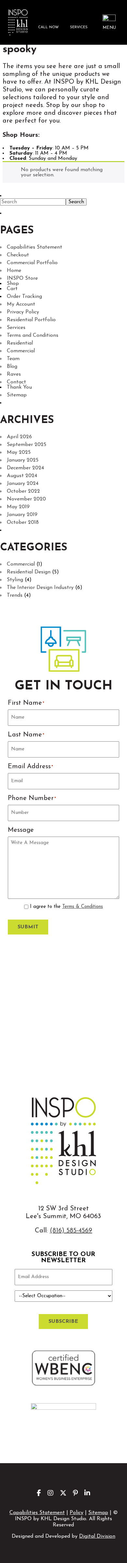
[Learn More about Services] (79, 22)
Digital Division (97, 1536)
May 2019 (18, 507)
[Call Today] (48, 22)
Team (13, 358)
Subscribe (63, 1321)
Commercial (21, 351)
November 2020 (26, 499)
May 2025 (19, 452)
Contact (16, 382)
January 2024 (22, 483)
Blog (12, 366)
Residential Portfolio (31, 320)
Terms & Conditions (82, 906)
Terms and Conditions (32, 335)
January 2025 (22, 460)
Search (76, 202)
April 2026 (19, 437)
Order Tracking (24, 296)
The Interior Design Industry (40, 587)
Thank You (19, 387)
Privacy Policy (23, 312)
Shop (13, 283)
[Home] (18, 22)
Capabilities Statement (34, 247)
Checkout (18, 255)
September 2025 (26, 444)
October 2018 (23, 522)
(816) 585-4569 (71, 1231)
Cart (12, 288)
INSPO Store (22, 278)
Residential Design (28, 572)
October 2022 (23, 491)
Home (14, 270)
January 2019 (22, 514)
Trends (14, 595)
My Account (21, 304)
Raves (14, 374)
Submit (28, 927)
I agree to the (66, 906)
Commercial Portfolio (32, 262)
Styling (15, 579)
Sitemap (17, 395)
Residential (20, 343)
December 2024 (25, 468)
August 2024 (22, 475)
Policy (76, 1512)
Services (16, 327)
